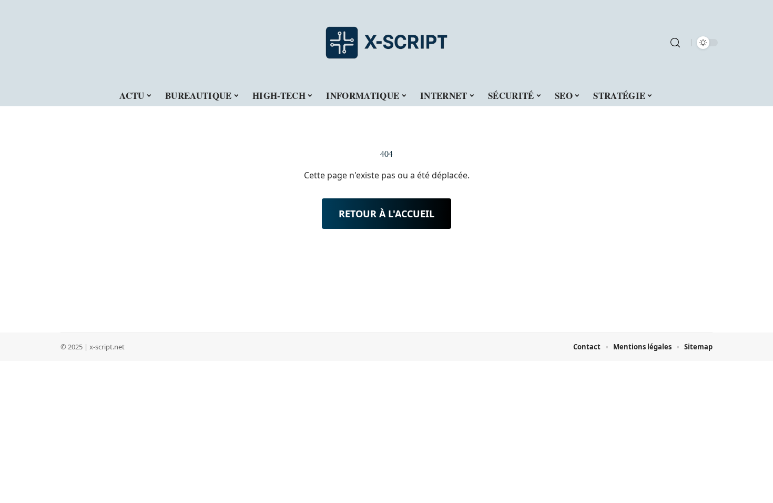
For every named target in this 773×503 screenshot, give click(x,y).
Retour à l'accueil (386, 213)
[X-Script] (386, 42)
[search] (675, 42)
